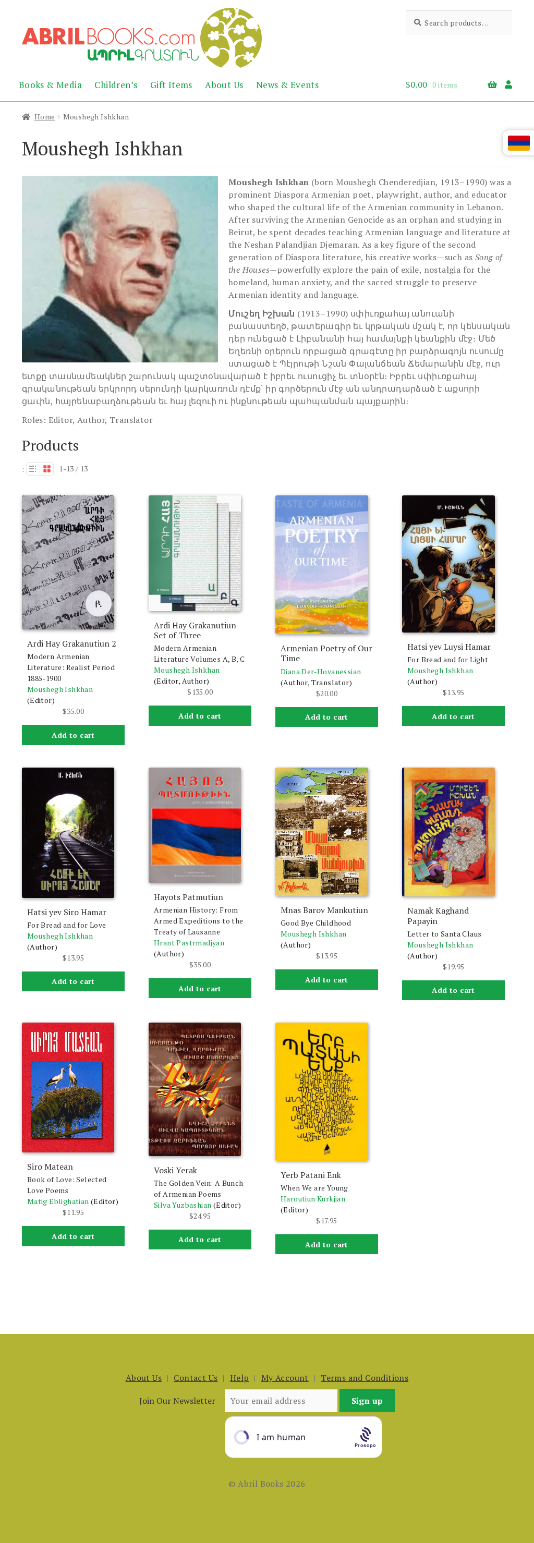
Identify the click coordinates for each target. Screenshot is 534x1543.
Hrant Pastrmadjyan (189, 942)
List (33, 469)
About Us (224, 85)
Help (239, 1377)
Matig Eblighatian (58, 1201)
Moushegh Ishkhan (60, 689)
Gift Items (171, 85)
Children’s (115, 85)
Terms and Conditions (364, 1377)
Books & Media (50, 85)
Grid (47, 469)
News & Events (287, 85)
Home (44, 117)
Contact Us (195, 1377)
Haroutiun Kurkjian (313, 1199)
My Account (285, 1377)
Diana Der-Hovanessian (321, 671)
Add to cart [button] (73, 735)
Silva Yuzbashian (182, 1205)
